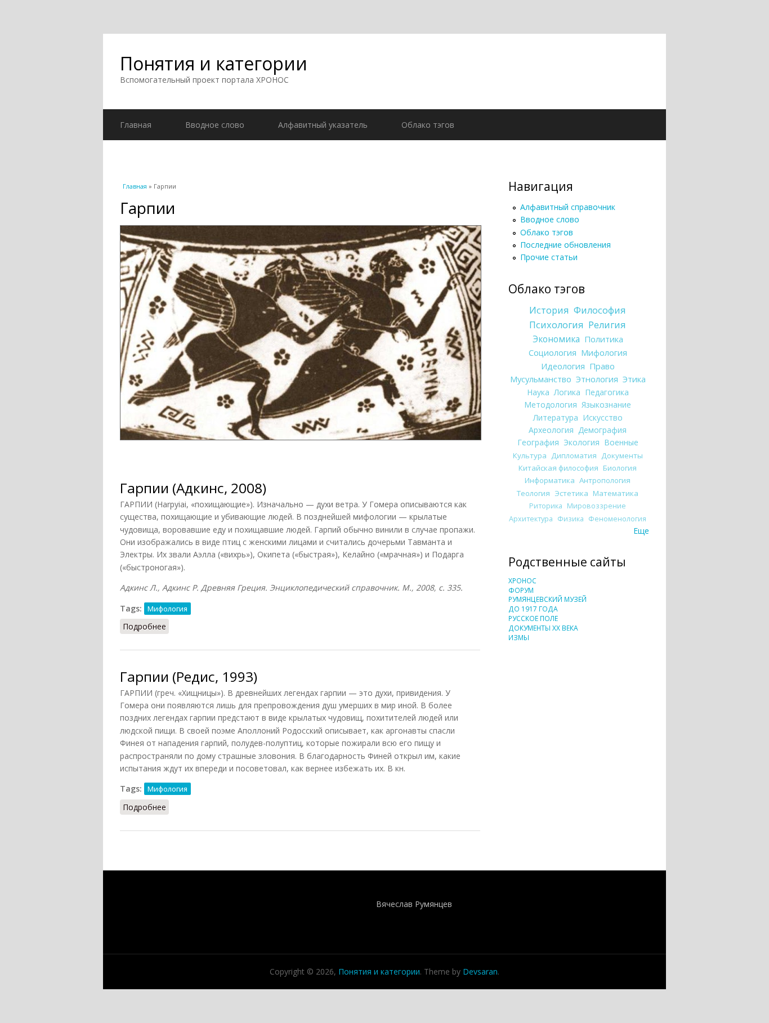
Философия (600, 310)
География (538, 442)
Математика (615, 493)
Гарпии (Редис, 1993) (188, 676)
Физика (570, 519)
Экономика (556, 339)
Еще (641, 530)
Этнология (597, 379)
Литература (555, 417)
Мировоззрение (596, 506)
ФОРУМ (521, 590)
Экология (582, 442)
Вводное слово (214, 124)
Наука (538, 392)
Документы (622, 455)
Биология (620, 468)
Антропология (605, 480)
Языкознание (606, 404)
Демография (602, 430)
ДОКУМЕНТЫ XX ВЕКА (543, 628)
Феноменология (617, 519)
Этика (634, 379)
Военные (621, 442)
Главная (135, 124)
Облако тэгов (427, 124)
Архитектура (531, 519)
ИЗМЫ (518, 637)
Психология (556, 325)
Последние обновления (565, 244)
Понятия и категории (213, 63)
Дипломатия (574, 455)
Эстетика (571, 493)
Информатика (550, 480)
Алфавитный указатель (323, 124)
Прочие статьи (549, 257)
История (549, 310)
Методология (550, 404)
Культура (530, 455)
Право (602, 366)
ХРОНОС (522, 581)
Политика (603, 339)
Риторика (545, 506)
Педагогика (607, 392)
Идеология (563, 366)
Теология (533, 493)
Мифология (167, 609)
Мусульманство (540, 379)
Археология (551, 430)
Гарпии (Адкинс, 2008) (193, 488)
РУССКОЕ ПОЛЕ (533, 618)
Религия (607, 325)
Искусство (603, 417)
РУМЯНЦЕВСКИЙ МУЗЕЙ (547, 599)
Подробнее (146, 626)
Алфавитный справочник (567, 207)
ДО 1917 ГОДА (533, 609)
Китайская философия (558, 468)
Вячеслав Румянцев (414, 904)
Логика (567, 392)
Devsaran (480, 971)
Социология (552, 352)
